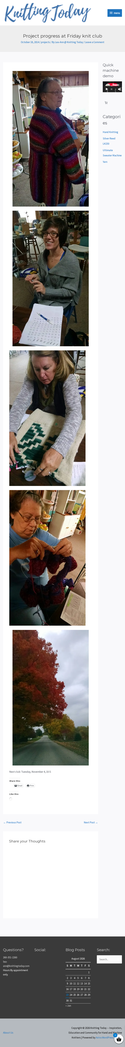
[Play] (106, 89)
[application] (112, 86)
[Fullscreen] (121, 89)
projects (45, 42)
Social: (40, 950)
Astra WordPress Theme (109, 1037)
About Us (8, 1032)
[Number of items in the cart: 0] (106, 102)
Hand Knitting (110, 132)
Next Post (91, 822)
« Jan (68, 1005)
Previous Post (12, 822)
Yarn (105, 162)
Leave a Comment (94, 42)
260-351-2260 (10, 957)
